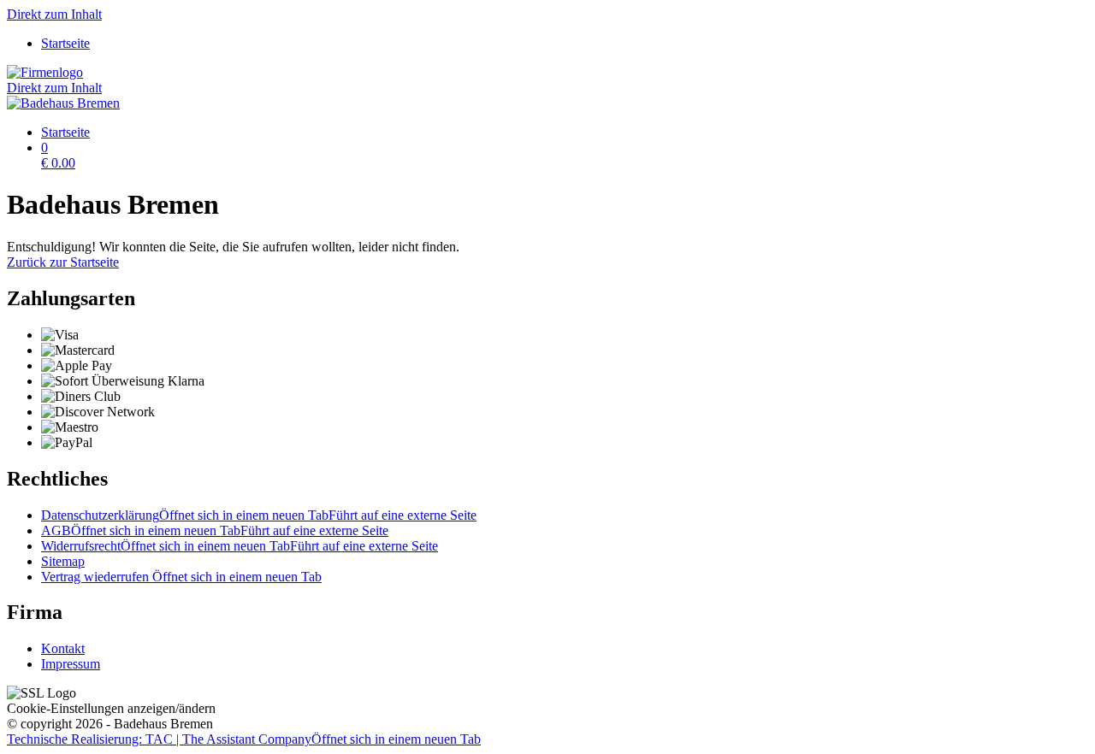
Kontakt (63, 648)
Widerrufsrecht (239, 546)
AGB (214, 530)
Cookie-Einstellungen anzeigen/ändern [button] (111, 708)
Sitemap (63, 561)
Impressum (70, 664)
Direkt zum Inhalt (54, 14)
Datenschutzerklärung (258, 515)
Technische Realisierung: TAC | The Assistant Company (244, 739)
